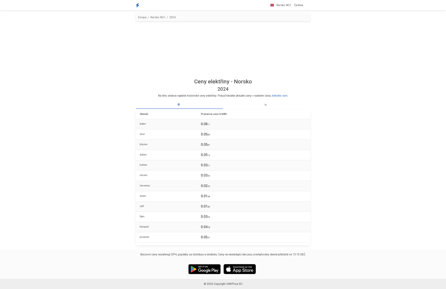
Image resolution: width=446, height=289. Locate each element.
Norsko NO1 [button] (283, 5)
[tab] (179, 105)
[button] (307, 5)
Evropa (142, 17)
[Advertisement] (223, 49)
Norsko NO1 (157, 17)
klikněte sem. (280, 95)
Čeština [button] (298, 5)
